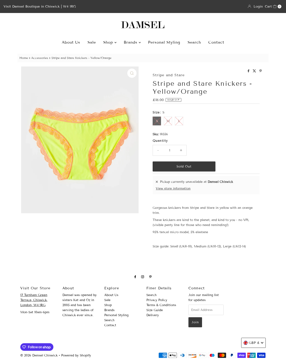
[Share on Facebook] (249, 71)
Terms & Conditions (161, 305)
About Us (71, 42)
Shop (109, 42)
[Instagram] (142, 276)
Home (23, 58)
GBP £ (254, 343)
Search (194, 42)
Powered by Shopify (76, 355)
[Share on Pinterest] (260, 71)
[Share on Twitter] (255, 71)
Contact (216, 42)
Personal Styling (164, 42)
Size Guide (154, 310)
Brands (131, 42)
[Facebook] (135, 276)
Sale (92, 42)
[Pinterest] (150, 276)
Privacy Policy (156, 300)
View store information (173, 188)
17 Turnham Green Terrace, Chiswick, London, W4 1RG (34, 300)
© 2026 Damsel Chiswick (39, 355)
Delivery (152, 315)
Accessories (39, 58)
